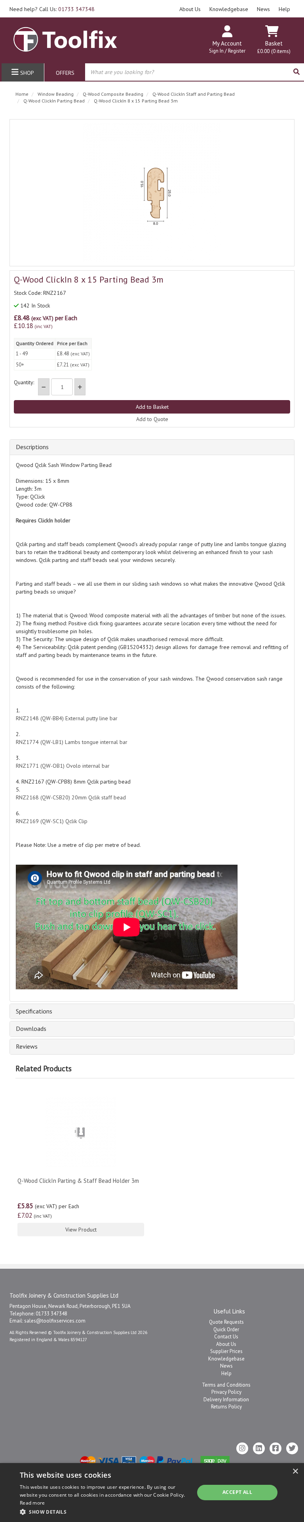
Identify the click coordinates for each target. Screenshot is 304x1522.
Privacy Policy (226, 1392)
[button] (104, 1511)
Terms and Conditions (226, 1385)
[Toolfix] (65, 36)
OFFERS (65, 72)
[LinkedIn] (259, 1448)
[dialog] (152, 1492)
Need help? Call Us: (52, 9)
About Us (190, 9)
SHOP (26, 72)
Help (284, 9)
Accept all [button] (237, 1492)
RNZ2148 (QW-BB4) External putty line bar (67, 718)
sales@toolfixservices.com (55, 1320)
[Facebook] (275, 1448)
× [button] (295, 1472)
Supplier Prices (226, 1351)
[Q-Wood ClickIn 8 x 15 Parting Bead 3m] (152, 192)
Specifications (34, 1011)
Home (21, 94)
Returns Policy (226, 1406)
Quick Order (226, 1329)
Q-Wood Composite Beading (113, 94)
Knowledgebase (228, 9)
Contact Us (226, 1336)
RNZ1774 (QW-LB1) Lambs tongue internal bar (71, 742)
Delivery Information (226, 1399)
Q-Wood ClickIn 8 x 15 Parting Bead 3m (136, 101)
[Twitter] (292, 1448)
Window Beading (56, 94)
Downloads (31, 1028)
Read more (32, 1502)
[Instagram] (242, 1448)
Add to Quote (152, 419)
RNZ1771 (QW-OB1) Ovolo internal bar (63, 765)
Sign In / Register (227, 50)
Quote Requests (226, 1322)
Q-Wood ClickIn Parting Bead (54, 101)
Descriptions (32, 447)
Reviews (27, 1046)
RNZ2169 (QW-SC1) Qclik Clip (51, 821)
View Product (81, 1229)
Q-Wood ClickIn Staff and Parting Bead (193, 94)
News (263, 9)
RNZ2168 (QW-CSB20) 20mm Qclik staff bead (71, 797)
